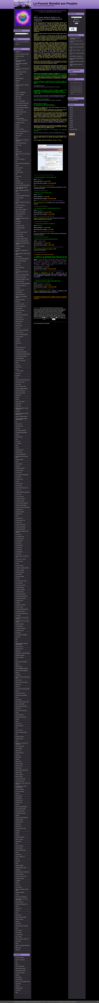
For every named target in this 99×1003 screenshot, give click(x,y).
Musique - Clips (18, 684)
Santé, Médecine (19, 841)
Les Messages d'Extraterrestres (21, 596)
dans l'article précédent (55, 61)
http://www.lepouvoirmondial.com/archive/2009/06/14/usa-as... (50, 132)
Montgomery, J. (37, 263)
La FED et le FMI (19, 472)
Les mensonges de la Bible (20, 593)
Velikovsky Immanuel (19, 919)
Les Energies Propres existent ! (21, 580)
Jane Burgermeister (19, 436)
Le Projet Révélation (19, 551)
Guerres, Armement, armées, (21, 386)
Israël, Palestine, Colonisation (21, 430)
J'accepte (17, 434)
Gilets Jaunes (18, 373)
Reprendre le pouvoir (19, 821)
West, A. (58, 259)
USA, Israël (18, 910)
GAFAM (17, 362)
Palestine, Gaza (18, 750)
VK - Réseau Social (19, 934)
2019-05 (71, 127)
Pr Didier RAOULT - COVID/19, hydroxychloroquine (21, 787)
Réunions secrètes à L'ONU (21, 828)
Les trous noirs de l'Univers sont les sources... (76, 41)
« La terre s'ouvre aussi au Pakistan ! (43, 10)
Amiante (17, 82)
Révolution (17, 832)
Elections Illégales (19, 308)
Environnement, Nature (20, 319)
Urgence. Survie (18, 908)
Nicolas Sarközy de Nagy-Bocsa (21, 706)
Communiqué (18, 223)
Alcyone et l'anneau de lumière (21, 71)
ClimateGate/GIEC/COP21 (20, 213)
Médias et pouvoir (19, 666)
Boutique (17, 165)
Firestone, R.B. (51, 259)
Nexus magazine (19, 977)
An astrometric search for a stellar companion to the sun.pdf (49, 218)
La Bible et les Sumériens (20, 468)
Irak (16, 421)
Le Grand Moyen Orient (20, 536)
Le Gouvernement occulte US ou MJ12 (22, 507)
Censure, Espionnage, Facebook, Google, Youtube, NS (21, 188)
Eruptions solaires (19, 325)
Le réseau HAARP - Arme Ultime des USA (22, 556)
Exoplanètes (18, 338)
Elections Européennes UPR (21, 306)
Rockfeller (17, 834)
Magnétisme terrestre (19, 648)
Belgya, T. (60, 260)
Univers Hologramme (19, 901)
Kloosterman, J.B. (46, 262)
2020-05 (71, 122)
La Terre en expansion (20, 496)
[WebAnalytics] (72, 139)
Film (16, 345)
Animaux (17, 90)
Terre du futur (18, 990)
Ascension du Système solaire (21, 111)
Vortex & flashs (18, 941)
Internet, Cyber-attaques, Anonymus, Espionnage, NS (22, 414)
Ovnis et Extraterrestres (20, 746)
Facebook (64, 317)
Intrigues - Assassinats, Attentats (21, 416)
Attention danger (18, 135)
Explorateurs (18, 340)
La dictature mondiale (19, 470)
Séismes (17, 852)
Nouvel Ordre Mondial (19, 714)
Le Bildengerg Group (19, 509)
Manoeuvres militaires (19, 657)
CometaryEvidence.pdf (39, 85)
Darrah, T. (49, 263)
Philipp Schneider (19, 767)
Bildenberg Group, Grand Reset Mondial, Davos (23, 154)
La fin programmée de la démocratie (22, 474)
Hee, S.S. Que (55, 263)
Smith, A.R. (61, 263)
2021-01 (71, 114)
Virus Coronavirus (19, 930)
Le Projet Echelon (19, 549)
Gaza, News (18, 364)
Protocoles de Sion (19, 802)
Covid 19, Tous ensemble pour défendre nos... (77, 53)
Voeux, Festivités (19, 936)
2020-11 (71, 118)
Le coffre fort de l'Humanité (20, 526)
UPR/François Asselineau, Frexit (21, 904)
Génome (17, 369)
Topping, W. (38, 265)
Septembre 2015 (18, 854)
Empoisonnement (19, 312)
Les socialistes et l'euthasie (20, 628)
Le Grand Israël (18, 534)
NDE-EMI (17, 690)
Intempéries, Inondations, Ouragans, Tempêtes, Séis (22, 408)
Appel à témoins (18, 96)
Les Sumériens (18, 632)
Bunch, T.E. (41, 260)
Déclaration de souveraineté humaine (22, 274)
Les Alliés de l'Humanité (20, 572)
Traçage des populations (20, 892)
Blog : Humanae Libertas (20, 966)
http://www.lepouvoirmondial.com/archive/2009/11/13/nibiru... (49, 96)
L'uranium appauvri (19, 463)
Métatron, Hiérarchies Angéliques (21, 670)
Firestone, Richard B (43, 259)
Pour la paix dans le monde (20, 778)
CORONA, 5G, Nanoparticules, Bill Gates (22, 251)
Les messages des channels (21, 598)
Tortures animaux (19, 887)
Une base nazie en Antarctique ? (21, 896)
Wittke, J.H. (43, 265)
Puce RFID (18, 804)
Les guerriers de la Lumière (20, 585)
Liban (17, 639)
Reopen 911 (18, 985)
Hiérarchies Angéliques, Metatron (21, 388)
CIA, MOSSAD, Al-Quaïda (20, 205)
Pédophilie (17, 759)
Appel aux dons (18, 98)
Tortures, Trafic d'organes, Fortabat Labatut (22, 890)
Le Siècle (17, 563)
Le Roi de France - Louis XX (21, 559)
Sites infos (17, 858)
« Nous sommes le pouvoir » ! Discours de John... (77, 62)
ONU (16, 734)
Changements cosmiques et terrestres (22, 195)
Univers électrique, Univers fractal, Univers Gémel (22, 899)
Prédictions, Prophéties (20, 789)
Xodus (17, 992)
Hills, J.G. (40, 225)
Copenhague (18, 248)
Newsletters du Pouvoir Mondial (21, 695)
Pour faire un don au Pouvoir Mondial (22, 41)
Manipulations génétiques (20, 655)
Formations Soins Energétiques (21, 351)
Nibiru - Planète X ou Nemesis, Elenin (22, 701)
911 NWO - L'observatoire (20, 959)
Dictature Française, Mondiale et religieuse (21, 297)
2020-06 (71, 120)
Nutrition (17, 721)
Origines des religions (19, 738)
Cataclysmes (18, 180)
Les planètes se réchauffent (20, 604)
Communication (18, 221)
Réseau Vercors (18, 826)
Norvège (17, 712)
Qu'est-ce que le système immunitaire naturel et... (76, 59)
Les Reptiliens (18, 615)
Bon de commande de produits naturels (22, 163)
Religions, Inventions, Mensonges (21, 817)
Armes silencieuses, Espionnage (21, 105)
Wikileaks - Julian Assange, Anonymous (23, 945)
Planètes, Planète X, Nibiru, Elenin (21, 770)
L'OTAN (17, 461)
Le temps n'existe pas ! (20, 565)
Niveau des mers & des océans (21, 710)
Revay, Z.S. (47, 260)
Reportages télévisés (19, 819)
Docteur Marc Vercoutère (20, 299)
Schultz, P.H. (54, 260)
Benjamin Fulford (19, 151)
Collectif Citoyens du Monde (20, 970)
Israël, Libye (18, 428)
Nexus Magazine (19, 699)
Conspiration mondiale (19, 236)
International (18, 411)
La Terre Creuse (18, 494)
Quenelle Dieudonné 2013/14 (21, 808)
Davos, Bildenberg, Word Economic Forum (22, 272)
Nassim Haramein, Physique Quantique (22, 688)
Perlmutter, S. (40, 210)
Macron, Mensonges (19, 646)
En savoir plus (73, 1001)
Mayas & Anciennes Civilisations (21, 661)
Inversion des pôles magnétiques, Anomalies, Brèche (21, 419)
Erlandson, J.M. (40, 261)
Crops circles (18, 265)
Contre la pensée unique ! (20, 972)
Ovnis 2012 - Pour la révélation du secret (23, 981)
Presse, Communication (20, 791)
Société (17, 863)
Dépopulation (18, 287)
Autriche (17, 137)
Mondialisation (18, 674)
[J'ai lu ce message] (97, 1001)
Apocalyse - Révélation (20, 94)
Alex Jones (18, 76)
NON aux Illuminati (19, 979)
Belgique (17, 149)
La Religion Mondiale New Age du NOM (22, 492)
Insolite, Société (18, 403)
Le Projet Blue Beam (19, 545)
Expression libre (18, 343)
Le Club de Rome (19, 522)
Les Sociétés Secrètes (20, 630)
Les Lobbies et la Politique (20, 589)
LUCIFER (50, 50)
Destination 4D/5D (19, 292)
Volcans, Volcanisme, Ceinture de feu (22, 938)
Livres (17, 641)
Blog (16, 161)
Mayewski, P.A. (62, 262)
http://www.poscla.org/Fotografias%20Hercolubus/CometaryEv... (47, 86)
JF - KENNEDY (18, 443)
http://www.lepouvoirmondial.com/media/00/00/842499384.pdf (49, 95)
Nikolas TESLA (18, 708)
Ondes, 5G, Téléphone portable (21, 732)
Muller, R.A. (40, 179)
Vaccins (17, 912)
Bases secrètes (18, 145)
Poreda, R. (43, 263)
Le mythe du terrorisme (20, 538)
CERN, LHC (18, 193)
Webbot (17, 943)
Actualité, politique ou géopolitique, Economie (22, 64)
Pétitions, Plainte (18, 761)
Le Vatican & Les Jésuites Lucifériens (22, 567)
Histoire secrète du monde (20, 390)
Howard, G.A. (37, 262)
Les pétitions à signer (19, 600)
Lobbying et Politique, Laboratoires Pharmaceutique (22, 644)
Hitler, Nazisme (18, 395)
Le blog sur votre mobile (20, 511)
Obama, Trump (18, 723)
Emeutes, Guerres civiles (20, 310)
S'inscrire (77, 19)
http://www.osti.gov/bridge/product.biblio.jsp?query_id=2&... (46, 231)
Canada (17, 178)
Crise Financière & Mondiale (21, 260)
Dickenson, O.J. (48, 261)
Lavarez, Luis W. (42, 241)
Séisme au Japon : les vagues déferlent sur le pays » (52, 11)
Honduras (17, 399)
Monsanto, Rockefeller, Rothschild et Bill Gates (23, 677)
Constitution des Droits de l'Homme (22, 240)
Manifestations (18, 650)
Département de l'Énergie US (21, 285)
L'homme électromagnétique (21, 454)
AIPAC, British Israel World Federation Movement (22, 69)
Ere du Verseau (18, 323)
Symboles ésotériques (19, 874)
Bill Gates (17, 156)
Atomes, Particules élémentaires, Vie (22, 131)
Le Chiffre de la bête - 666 (20, 520)
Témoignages (18, 880)
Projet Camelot (18, 983)
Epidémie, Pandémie (19, 321)
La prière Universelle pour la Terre (22, 487)
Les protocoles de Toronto (20, 611)
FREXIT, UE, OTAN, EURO (20, 360)
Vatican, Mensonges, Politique (21, 917)
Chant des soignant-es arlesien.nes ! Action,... (76, 65)
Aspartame (17, 116)
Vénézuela (17, 921)
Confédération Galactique (20, 227)
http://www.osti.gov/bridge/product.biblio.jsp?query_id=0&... (46, 185)
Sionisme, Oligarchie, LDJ (20, 856)
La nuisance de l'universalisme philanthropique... (75, 38)
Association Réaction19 (20, 118)
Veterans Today (18, 923)
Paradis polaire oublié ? (20, 752)
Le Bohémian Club (19, 513)
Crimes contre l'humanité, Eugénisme (22, 258)
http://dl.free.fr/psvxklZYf (40, 250)
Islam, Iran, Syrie (19, 423)
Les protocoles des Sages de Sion (22, 613)
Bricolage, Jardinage (19, 172)
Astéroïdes (17, 126)
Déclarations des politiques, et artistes (22, 279)
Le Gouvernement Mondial (20, 529)
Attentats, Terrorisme (19, 133)
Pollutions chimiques (19, 776)
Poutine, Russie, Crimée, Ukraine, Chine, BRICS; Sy (23, 783)
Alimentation (18, 80)
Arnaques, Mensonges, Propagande (22, 107)
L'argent (17, 447)
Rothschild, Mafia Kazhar (20, 837)
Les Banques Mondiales (20, 576)
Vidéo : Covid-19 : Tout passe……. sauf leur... (77, 50)
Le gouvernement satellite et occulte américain (22, 532)
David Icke (17, 269)
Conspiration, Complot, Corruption (22, 238)
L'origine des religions (19, 459)
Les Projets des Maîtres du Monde (22, 609)
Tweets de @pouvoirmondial (73, 100)
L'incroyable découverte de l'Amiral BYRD (22, 457)
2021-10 (71, 107)
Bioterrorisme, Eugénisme (20, 159)
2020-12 (71, 116)
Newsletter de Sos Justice (20, 693)
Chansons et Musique (19, 197)
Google (17, 377)
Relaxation (17, 815)
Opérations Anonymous (20, 736)
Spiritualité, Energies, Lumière (21, 867)
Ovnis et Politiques (19, 748)
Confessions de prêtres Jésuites (21, 232)
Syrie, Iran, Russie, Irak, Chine (21, 876)
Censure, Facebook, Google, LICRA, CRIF (22, 191)
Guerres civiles (18, 384)
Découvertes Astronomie (20, 281)
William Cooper (18, 947)
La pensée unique (19, 485)
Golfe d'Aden (18, 375)
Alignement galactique (19, 78)
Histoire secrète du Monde (20, 392)
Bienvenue (17, 44)
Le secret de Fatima (19, 561)
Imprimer (53, 317)
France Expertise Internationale (21, 356)
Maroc (17, 659)
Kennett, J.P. (63, 259)
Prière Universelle (19, 795)
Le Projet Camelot (19, 547)
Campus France (18, 176)
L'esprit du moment (19, 452)
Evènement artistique (19, 336)
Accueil (17, 58)
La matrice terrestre (19, 483)
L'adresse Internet (73, 74)
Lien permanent (39, 317)
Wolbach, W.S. (50, 265)
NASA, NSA (18, 686)
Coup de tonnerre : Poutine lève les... (76, 56)
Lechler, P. (54, 262)
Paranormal (18, 754)
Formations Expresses (20, 349)
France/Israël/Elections (20, 358)
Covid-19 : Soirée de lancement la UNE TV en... (77, 47)
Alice (16, 961)
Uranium (17, 906)
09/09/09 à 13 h (18, 51)
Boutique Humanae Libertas (20, 968)
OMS (16, 727)
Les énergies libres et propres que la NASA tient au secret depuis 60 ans (50, 122)
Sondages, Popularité (19, 865)
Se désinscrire (77, 21)
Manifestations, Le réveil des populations (23, 653)
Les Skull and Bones (19, 626)
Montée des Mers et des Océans (21, 682)
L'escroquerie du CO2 (19, 449)
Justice (17, 445)
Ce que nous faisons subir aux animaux (23, 185)
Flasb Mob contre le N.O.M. (20, 347)
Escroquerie (18, 327)
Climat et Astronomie (19, 207)
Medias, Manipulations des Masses (22, 668)
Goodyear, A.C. (56, 261)
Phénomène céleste (19, 765)
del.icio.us (47, 317)
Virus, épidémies (18, 932)
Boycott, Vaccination (19, 167)
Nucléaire (17, 719)
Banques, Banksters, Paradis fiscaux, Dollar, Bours (22, 140)
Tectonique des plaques (20, 878)
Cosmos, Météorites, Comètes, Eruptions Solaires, (23, 254)
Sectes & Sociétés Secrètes (21, 850)
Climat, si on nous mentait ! (20, 211)
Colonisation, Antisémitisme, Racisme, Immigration (22, 219)
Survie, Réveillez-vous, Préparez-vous (22, 871)
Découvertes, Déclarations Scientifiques (23, 283)
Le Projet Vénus (18, 553)
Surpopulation (18, 869)
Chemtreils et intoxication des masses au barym (23, 202)
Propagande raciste (19, 800)
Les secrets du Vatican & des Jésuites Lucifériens (22, 621)
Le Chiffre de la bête (19, 518)
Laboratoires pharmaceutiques (21, 505)
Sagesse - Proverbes (19, 839)
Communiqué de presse (20, 225)
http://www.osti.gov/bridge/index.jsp (42, 24)
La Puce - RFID (18, 489)
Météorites (17, 672)
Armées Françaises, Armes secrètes (22, 103)
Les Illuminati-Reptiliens (20, 587)
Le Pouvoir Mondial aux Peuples (55, 3)
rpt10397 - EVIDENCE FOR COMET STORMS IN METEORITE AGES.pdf (50, 291)
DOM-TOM (18, 301)
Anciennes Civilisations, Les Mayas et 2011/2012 (22, 85)
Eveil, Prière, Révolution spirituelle (21, 334)
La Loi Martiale (18, 476)
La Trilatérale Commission (20, 498)
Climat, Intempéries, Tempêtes (21, 209)
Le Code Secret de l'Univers (21, 524)
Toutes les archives (73, 129)
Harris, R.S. (63, 261)
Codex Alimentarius (19, 216)
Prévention (17, 793)
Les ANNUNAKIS (19, 574)
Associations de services (20, 122)
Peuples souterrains (19, 763)
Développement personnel (20, 294)
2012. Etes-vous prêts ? (20, 957)
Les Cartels (18, 578)
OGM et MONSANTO (19, 725)
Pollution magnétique (19, 774)
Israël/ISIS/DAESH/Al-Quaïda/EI (21, 432)
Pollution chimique (19, 772)
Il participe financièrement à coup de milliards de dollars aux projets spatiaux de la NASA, (50, 52)
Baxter (17, 147)
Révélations (18, 830)
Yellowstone (18, 949)
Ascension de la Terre (19, 109)
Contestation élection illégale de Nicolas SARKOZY (22, 243)
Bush (16, 174)
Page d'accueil (58, 10)
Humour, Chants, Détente (20, 401)
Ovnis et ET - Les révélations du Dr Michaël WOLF (22, 743)
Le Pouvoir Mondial (19, 540)
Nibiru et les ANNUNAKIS (48, 315)
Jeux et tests (18, 441)
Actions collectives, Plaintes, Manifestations (21, 61)
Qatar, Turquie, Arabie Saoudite (21, 806)
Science (17, 843)
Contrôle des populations (20, 246)
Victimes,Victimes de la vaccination (22, 925)
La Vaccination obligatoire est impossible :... (77, 44)
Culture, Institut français (20, 267)
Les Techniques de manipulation (21, 634)
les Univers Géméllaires (56, 68)
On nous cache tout (19, 730)
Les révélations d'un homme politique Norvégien (22, 618)
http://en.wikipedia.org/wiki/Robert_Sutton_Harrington (47, 100)
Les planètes (18, 602)
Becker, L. (36, 260)
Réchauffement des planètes (21, 813)
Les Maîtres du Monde (20, 591)
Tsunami (17, 894)
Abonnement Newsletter (20, 56)
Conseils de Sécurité (19, 234)
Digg (60, 317)
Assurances (18, 124)
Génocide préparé (20, 370)
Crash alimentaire (19, 256)
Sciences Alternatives (19, 845)
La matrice (17, 481)
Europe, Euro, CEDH (19, 332)
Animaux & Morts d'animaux (20, 92)
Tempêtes (17, 882)
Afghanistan (18, 66)
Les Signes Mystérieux (20, 623)
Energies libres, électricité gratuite (21, 314)
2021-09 (71, 109)
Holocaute (17, 397)
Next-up (17, 697)
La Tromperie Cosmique (20, 500)
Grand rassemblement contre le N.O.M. (23, 379)
